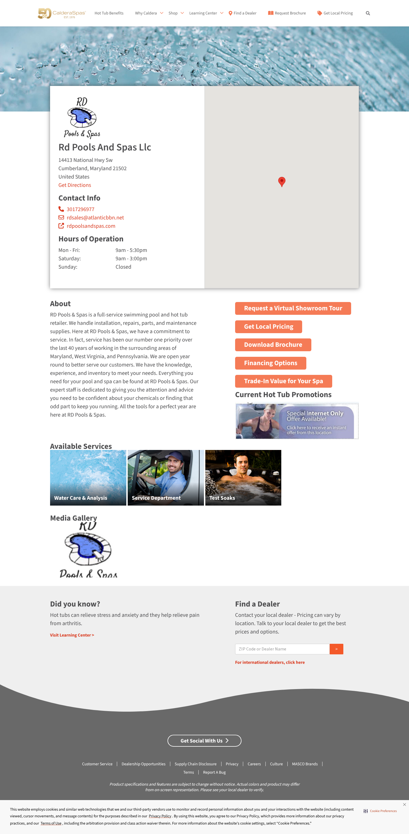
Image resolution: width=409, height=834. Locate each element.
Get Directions (74, 185)
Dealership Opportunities (143, 764)
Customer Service (97, 764)
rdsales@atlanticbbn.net (95, 218)
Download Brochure (273, 345)
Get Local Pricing (338, 13)
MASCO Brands (305, 764)
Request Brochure (290, 13)
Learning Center (203, 13)
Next (371, 480)
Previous (37, 480)
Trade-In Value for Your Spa (283, 381)
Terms (188, 772)
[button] (380, 811)
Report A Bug (214, 772)
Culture (276, 764)
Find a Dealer (245, 13)
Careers (254, 764)
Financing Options (270, 363)
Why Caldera (146, 13)
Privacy (232, 764)
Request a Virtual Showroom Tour (293, 308)
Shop (173, 13)
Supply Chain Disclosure (196, 764)
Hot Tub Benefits (109, 13)
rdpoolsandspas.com (91, 226)
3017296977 (80, 209)
